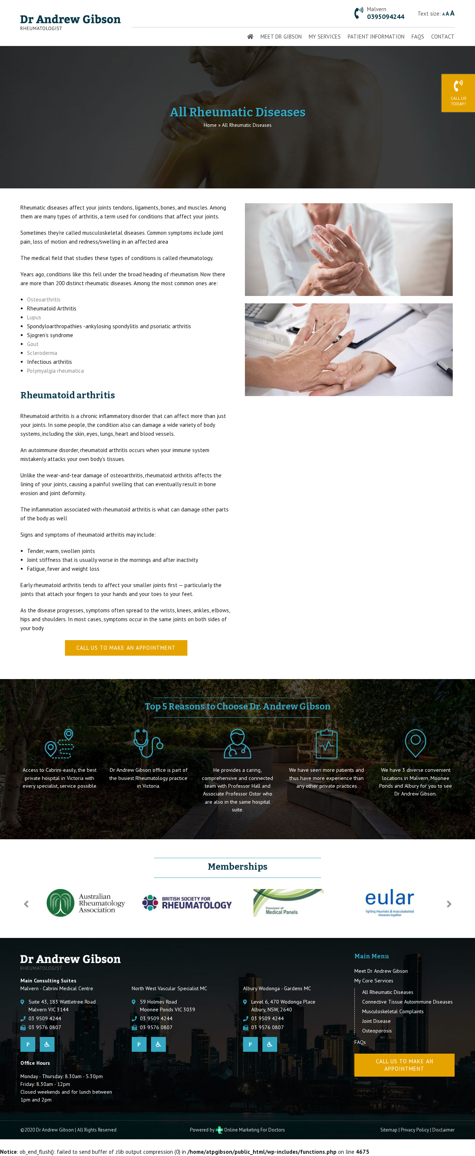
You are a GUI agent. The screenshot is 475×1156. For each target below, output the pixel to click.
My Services (325, 36)
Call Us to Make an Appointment (126, 647)
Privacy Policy (415, 1130)
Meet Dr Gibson (281, 36)
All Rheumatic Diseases (387, 992)
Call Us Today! (458, 100)
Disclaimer (443, 1130)
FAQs (418, 36)
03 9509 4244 (45, 1018)
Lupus (34, 317)
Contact (443, 36)
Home (210, 125)
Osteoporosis (377, 1030)
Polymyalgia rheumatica (55, 370)
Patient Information (376, 36)
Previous (26, 904)
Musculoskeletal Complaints (393, 1011)
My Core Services (373, 980)
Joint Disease (376, 1021)
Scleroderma (42, 352)
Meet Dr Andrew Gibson (381, 971)
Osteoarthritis (43, 299)
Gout (33, 344)
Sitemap (388, 1130)
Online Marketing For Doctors (254, 1130)
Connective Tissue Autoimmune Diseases (407, 1001)
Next (449, 904)
